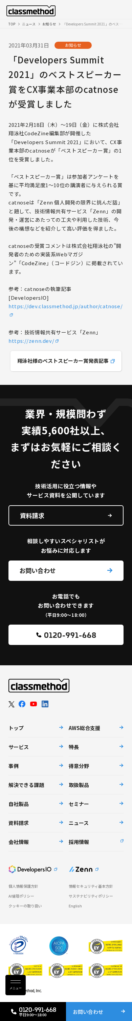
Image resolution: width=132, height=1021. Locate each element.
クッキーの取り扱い (25, 906)
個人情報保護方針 (23, 886)
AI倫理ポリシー (21, 896)
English (75, 906)
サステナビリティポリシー (91, 896)
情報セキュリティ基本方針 (91, 886)
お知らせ (49, 23)
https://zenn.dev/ (31, 340)
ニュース (29, 23)
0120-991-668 (70, 635)
